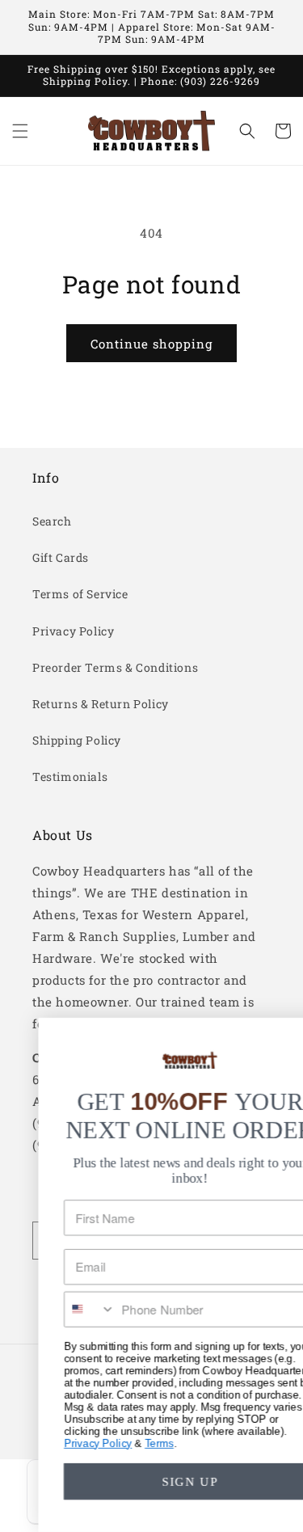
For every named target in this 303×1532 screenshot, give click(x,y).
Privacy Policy (73, 631)
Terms (132, 1443)
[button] (20, 131)
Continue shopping (151, 344)
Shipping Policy (76, 740)
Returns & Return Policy (100, 703)
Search (52, 521)
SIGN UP (163, 1481)
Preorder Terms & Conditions (115, 667)
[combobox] (63, 1309)
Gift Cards (60, 557)
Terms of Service (80, 593)
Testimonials (69, 776)
